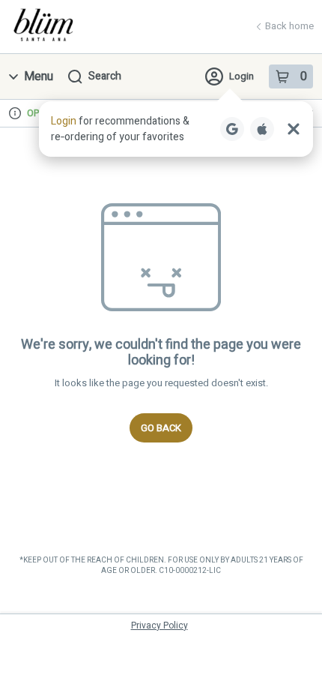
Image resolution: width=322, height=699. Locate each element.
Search (104, 76)
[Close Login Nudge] (293, 129)
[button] (176, 129)
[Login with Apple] (262, 129)
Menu (38, 77)
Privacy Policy (159, 625)
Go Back (161, 428)
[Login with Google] (232, 129)
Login (241, 76)
